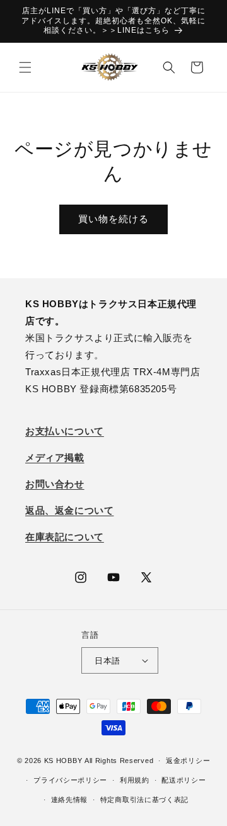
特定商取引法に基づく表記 (144, 799)
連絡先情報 (69, 799)
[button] (25, 67)
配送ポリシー (183, 780)
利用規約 (134, 780)
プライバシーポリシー (70, 780)
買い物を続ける (113, 218)
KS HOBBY (63, 760)
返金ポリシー (188, 760)
